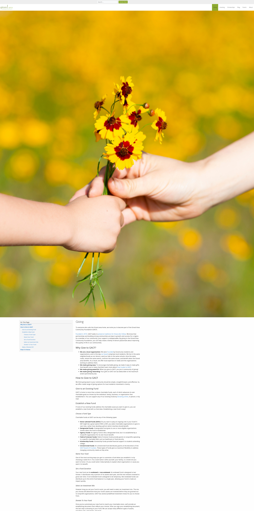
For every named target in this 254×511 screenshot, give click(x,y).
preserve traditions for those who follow (112, 334)
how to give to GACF (124, 367)
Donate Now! (123, 2)
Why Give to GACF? (26, 324)
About (251, 7)
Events (244, 7)
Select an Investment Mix (31, 342)
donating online (122, 397)
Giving (215, 7)
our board (104, 354)
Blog (238, 7)
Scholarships (231, 7)
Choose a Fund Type (29, 334)
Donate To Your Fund (30, 344)
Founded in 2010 (81, 334)
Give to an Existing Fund (29, 329)
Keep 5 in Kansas (25, 349)
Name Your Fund (28, 337)
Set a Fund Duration (29, 339)
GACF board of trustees (88, 448)
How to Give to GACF (26, 327)
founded (110, 352)
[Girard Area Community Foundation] (6, 7)
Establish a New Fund (28, 332)
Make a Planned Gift (28, 347)
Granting (222, 7)
